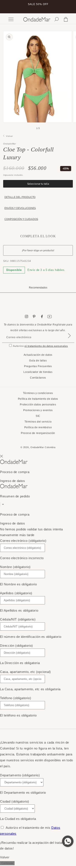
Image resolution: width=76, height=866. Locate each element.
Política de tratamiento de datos (38, 398)
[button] (56, 19)
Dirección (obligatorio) (16, 645)
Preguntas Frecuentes (38, 366)
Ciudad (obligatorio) (14, 801)
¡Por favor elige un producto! (38, 250)
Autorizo (40, 346)
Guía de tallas (38, 360)
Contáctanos (38, 377)
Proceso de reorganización (38, 433)
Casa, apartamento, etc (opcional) (25, 672)
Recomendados (38, 287)
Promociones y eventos (38, 410)
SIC (38, 415)
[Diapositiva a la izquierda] (28, 128)
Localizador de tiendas (37, 372)
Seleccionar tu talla (38, 183)
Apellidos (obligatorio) (16, 593)
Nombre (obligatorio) (15, 567)
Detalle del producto (19, 197)
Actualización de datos (38, 354)
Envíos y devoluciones (20, 208)
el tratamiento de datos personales (46, 346)
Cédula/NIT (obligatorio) (17, 619)
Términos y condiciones (38, 393)
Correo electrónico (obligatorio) (23, 540)
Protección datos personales (38, 404)
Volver (8, 136)
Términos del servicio (38, 421)
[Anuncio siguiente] (68, 6)
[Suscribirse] (69, 341)
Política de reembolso (38, 427)
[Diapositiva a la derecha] (47, 128)
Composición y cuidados (21, 219)
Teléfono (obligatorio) (15, 698)
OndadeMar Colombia (43, 447)
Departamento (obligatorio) (20, 775)
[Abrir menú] (14, 19)
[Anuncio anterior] (7, 6)
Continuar (7, 863)
